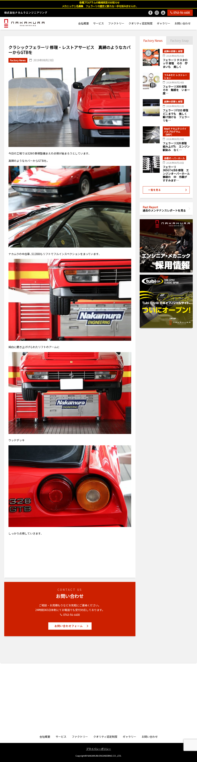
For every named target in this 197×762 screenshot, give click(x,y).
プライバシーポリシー (98, 749)
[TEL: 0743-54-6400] (180, 12)
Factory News (153, 40)
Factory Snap (179, 40)
